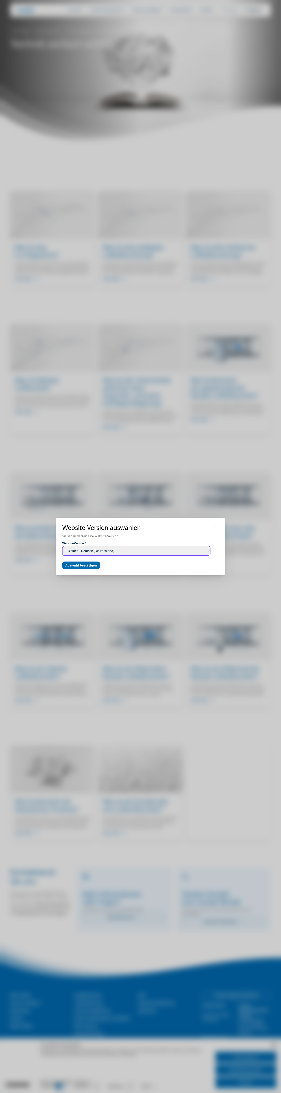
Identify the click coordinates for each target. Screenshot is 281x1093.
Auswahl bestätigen (81, 565)
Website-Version (74, 543)
